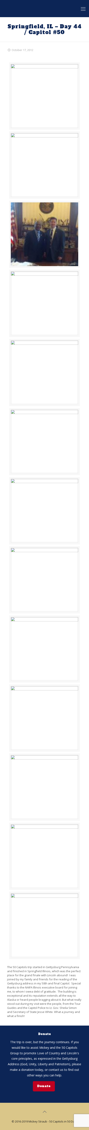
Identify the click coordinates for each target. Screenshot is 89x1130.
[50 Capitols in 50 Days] (44, 8)
